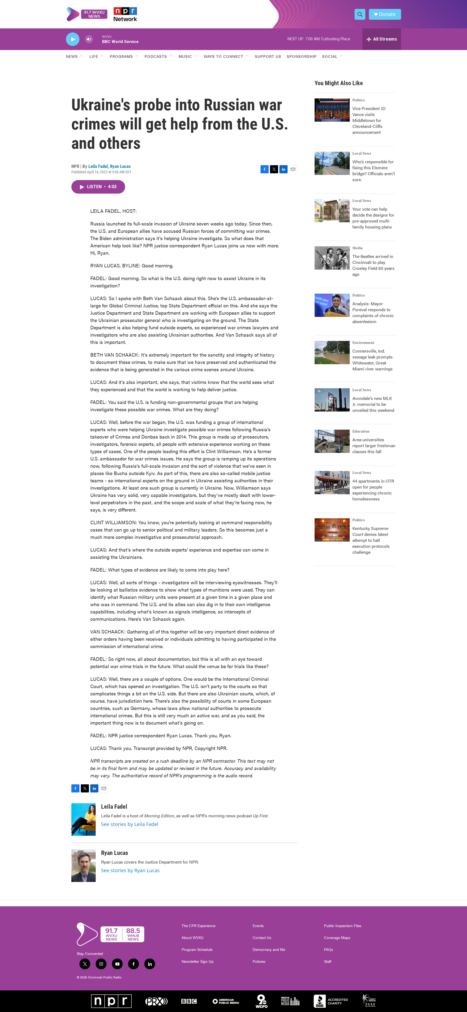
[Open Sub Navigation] (82, 56)
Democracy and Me (269, 949)
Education (360, 431)
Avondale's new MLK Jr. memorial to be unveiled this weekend (373, 404)
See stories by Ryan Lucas (130, 870)
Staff (327, 961)
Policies (259, 961)
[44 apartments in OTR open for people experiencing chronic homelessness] (332, 482)
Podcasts (156, 56)
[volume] (89, 39)
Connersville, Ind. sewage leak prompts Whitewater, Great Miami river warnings (372, 360)
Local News (361, 153)
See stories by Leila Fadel (129, 824)
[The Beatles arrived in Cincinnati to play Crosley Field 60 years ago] (332, 258)
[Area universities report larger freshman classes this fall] (332, 441)
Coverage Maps (337, 937)
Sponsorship (302, 56)
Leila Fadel (98, 166)
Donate (387, 14)
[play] (72, 39)
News (72, 56)
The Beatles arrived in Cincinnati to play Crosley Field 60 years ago (373, 265)
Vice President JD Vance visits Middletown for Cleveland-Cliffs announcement (369, 120)
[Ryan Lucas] (83, 866)
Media (357, 248)
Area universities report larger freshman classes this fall (373, 445)
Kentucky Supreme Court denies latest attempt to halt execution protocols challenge (371, 540)
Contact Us (262, 937)
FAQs (328, 949)
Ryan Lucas (120, 166)
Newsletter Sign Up (198, 961)
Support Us (268, 56)
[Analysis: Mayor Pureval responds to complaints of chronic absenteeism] (332, 305)
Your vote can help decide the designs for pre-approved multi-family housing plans (373, 218)
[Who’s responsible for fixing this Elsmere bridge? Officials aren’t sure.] (332, 163)
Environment (363, 343)
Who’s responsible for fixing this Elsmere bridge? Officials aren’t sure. (373, 170)
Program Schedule (197, 949)
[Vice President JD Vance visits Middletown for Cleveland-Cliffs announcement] (332, 110)
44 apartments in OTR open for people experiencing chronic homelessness (373, 490)
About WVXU (193, 937)
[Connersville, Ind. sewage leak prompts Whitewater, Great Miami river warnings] (332, 352)
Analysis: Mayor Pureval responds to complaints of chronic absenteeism (373, 312)
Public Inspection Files (342, 926)
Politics (358, 100)
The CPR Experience (198, 926)
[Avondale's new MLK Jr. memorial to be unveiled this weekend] (332, 400)
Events (258, 926)
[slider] (97, 39)
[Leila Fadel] (83, 819)
